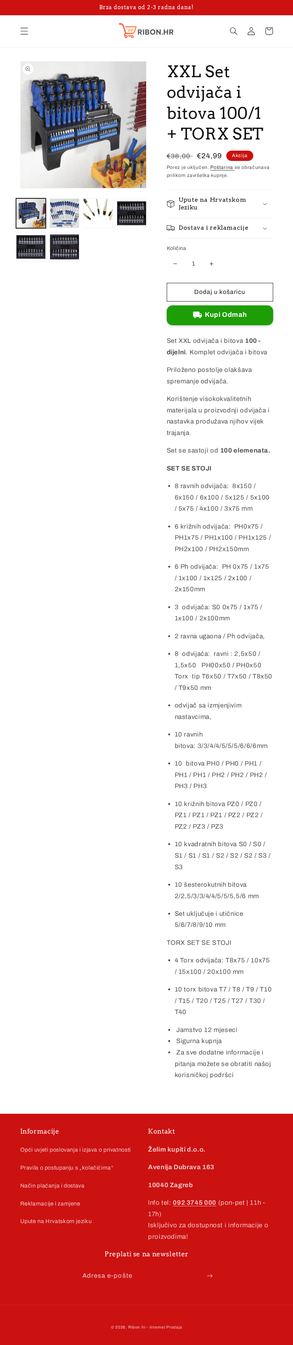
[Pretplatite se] (210, 1276)
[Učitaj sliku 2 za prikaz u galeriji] (64, 213)
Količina (176, 248)
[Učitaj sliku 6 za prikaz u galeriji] (64, 247)
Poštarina (222, 167)
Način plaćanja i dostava (52, 1186)
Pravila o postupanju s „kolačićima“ (67, 1168)
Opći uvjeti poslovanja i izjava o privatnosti (75, 1150)
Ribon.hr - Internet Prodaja (155, 1327)
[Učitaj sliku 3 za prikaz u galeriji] (98, 213)
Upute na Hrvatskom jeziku (56, 1221)
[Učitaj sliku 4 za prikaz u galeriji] (131, 213)
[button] (24, 31)
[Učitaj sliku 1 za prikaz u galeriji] (31, 213)
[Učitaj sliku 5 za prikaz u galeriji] (31, 247)
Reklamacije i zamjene (50, 1204)
